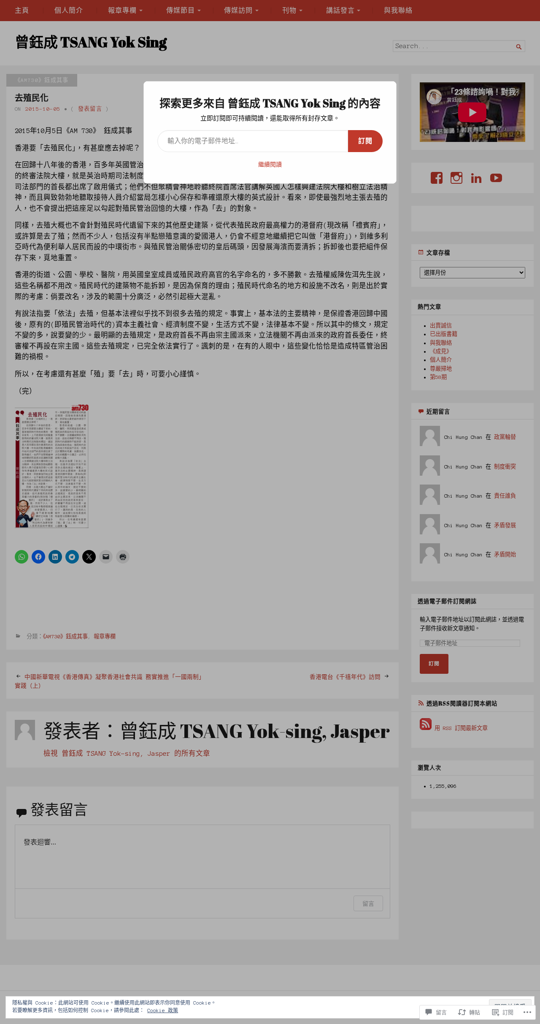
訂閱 (365, 141)
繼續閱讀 (270, 165)
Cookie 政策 (162, 1010)
